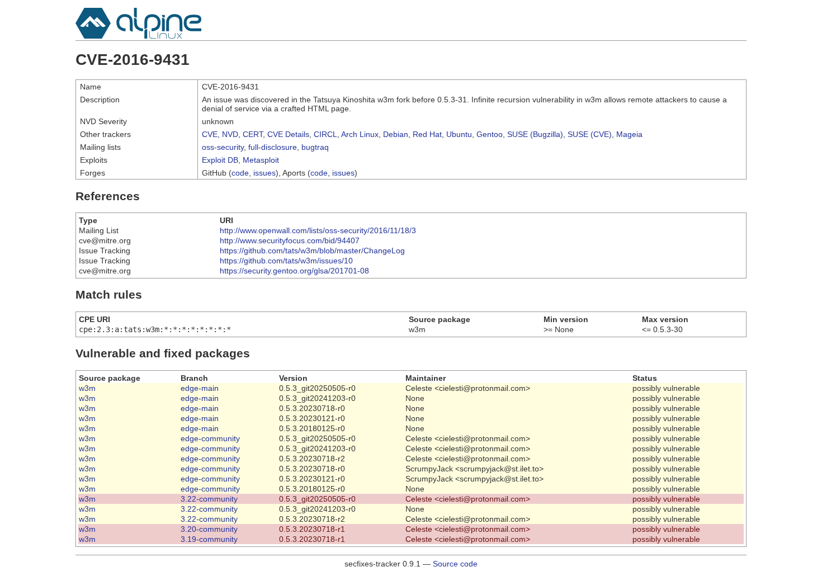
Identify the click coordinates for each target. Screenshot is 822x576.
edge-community (210, 438)
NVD (230, 134)
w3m (87, 388)
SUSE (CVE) (590, 134)
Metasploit (261, 159)
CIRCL (325, 134)
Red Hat (427, 134)
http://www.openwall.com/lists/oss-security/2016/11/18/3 (318, 230)
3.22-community (209, 498)
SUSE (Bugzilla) (535, 134)
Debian (395, 134)
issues (264, 172)
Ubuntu (459, 134)
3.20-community (209, 529)
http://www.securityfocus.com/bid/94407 (290, 240)
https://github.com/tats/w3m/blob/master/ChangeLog (312, 250)
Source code (455, 563)
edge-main (200, 388)
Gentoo (489, 134)
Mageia (629, 134)
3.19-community (209, 539)
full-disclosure (272, 147)
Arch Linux (360, 134)
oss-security (223, 147)
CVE (210, 134)
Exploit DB (220, 159)
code (240, 172)
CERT (253, 134)
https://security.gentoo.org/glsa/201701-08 (294, 270)
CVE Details (288, 134)
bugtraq (315, 147)
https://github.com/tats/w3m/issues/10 (286, 260)
